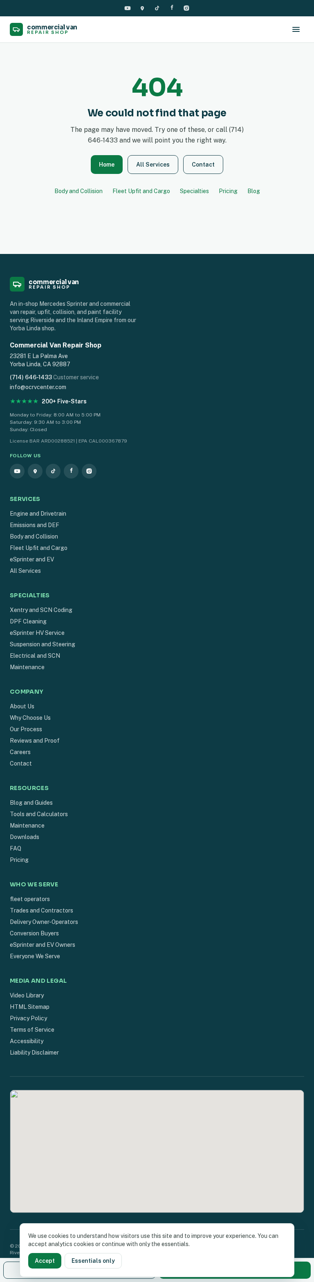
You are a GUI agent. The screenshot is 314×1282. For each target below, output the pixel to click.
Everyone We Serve (35, 956)
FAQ (15, 848)
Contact (203, 164)
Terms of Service (32, 1029)
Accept (45, 1261)
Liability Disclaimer (34, 1052)
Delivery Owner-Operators (44, 922)
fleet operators (30, 899)
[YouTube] (127, 8)
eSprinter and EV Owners (42, 944)
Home (106, 164)
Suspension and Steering (42, 644)
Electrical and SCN (35, 655)
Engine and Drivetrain (38, 513)
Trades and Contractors (41, 910)
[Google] (142, 8)
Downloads (24, 837)
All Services (153, 164)
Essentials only (93, 1261)
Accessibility (26, 1041)
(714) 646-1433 (31, 377)
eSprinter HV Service (37, 633)
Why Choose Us (30, 717)
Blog (253, 191)
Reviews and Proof (35, 740)
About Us (22, 706)
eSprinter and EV (32, 559)
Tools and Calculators (39, 814)
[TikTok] (157, 8)
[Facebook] (171, 8)
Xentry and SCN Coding (41, 610)
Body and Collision (78, 191)
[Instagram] (186, 8)
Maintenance (27, 667)
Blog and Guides (31, 802)
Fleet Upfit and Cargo (141, 191)
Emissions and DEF (34, 525)
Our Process (26, 729)
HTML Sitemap (29, 1007)
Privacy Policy (28, 1018)
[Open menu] (296, 29)
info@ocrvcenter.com (38, 387)
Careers (20, 752)
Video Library (27, 995)
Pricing (228, 191)
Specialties (194, 191)
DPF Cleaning (28, 621)
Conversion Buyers (34, 933)
